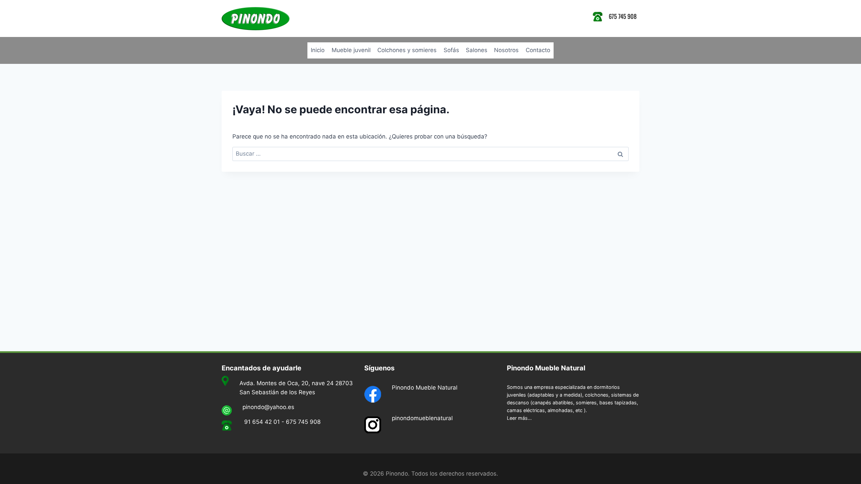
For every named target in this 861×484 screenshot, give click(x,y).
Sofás (451, 50)
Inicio (318, 50)
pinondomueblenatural (422, 418)
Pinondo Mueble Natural (424, 387)
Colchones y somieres (407, 50)
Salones (476, 50)
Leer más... (519, 418)
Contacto (538, 50)
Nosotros (506, 50)
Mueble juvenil (351, 50)
